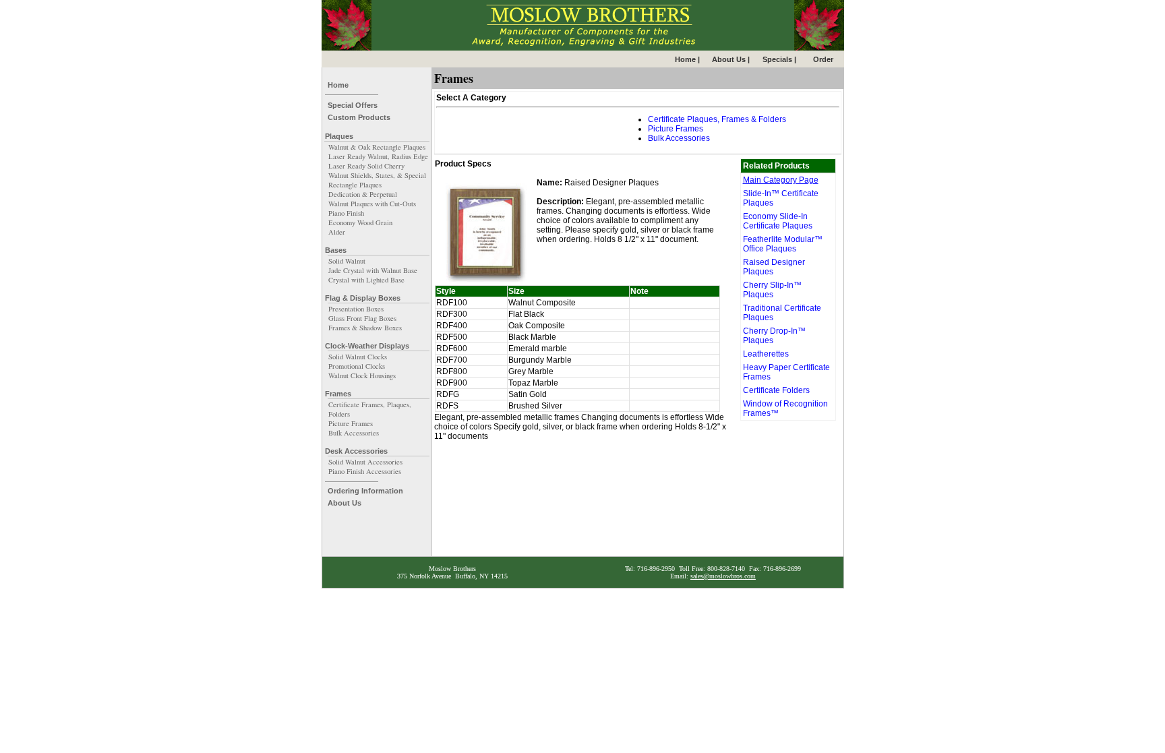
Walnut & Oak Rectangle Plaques (376, 147)
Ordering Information (365, 491)
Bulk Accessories (353, 433)
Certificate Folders (776, 390)
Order (823, 59)
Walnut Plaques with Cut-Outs (372, 203)
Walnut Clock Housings (362, 375)
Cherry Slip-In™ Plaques (772, 289)
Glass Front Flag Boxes (362, 318)
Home (338, 85)
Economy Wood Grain (360, 222)
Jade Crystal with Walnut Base (372, 270)
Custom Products (359, 117)
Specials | (779, 59)
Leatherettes (766, 354)
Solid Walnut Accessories (365, 461)
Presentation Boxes (356, 308)
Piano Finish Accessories (364, 471)
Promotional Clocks (356, 366)
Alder (336, 232)
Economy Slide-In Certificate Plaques (777, 221)
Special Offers (353, 105)
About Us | (731, 59)
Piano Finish (346, 213)
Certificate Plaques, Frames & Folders (717, 119)
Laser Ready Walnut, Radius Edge (378, 156)
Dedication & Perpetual (362, 194)
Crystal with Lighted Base (366, 279)
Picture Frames (350, 423)
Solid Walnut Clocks (357, 356)
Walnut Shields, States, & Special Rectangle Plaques (377, 180)
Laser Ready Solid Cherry (366, 166)
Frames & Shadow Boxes (365, 327)
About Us (344, 503)
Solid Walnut (346, 261)
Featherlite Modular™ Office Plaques (783, 244)
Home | (687, 59)
